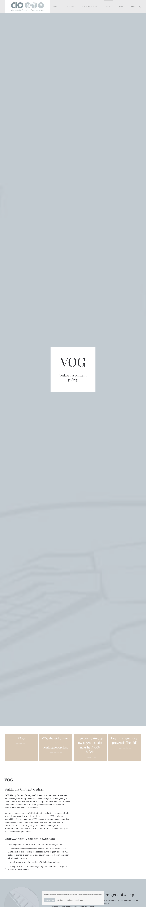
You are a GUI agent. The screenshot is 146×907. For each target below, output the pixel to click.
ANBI (133, 7)
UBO (121, 7)
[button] (140, 6)
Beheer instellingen (75, 900)
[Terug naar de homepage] (27, 6)
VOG (108, 7)
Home (56, 7)
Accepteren (49, 900)
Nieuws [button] (70, 7)
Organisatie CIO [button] (90, 7)
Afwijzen (60, 900)
